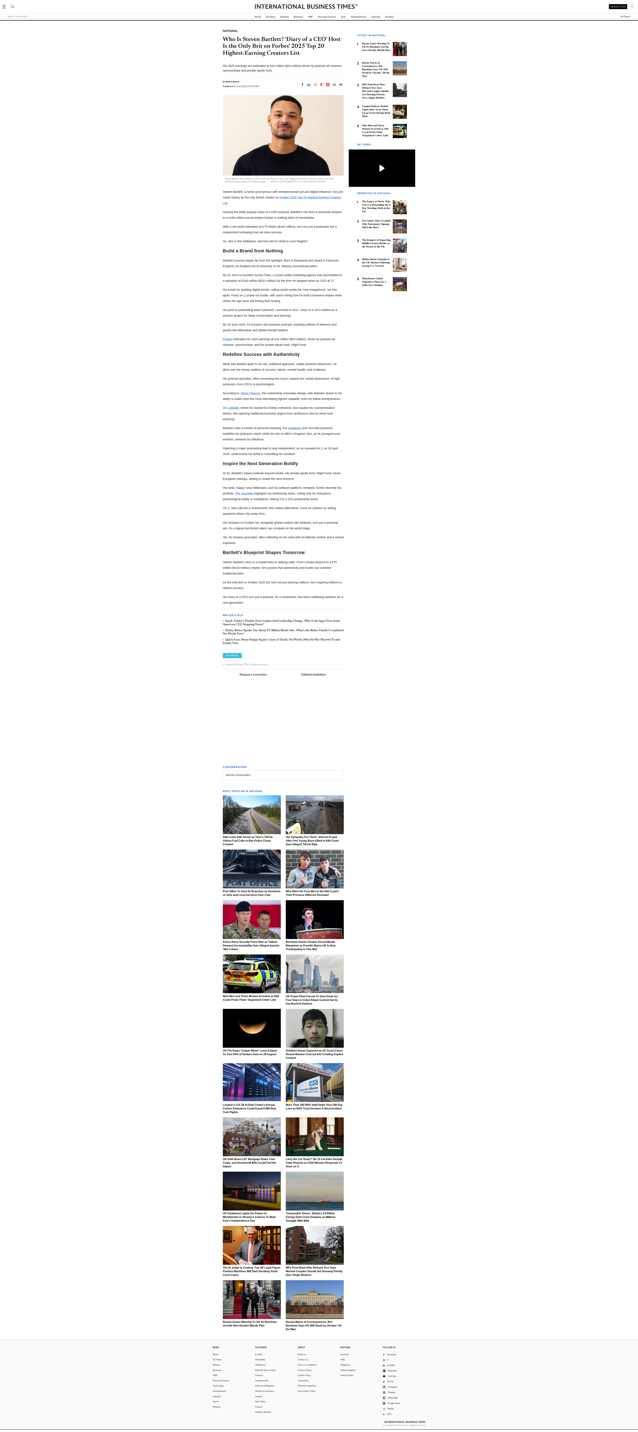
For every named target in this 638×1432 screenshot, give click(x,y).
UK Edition (625, 16)
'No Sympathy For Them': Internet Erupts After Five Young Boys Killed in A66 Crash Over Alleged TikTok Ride (312, 841)
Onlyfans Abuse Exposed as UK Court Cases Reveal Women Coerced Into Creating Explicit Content (314, 1054)
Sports (216, 1401)
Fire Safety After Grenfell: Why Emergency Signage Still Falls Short (376, 224)
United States (346, 1375)
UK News (270, 16)
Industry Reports (263, 1412)
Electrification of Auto (265, 1370)
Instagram (294, 428)
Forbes (227, 339)
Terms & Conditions (307, 1365)
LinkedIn (233, 408)
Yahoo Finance (250, 393)
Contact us (303, 1359)
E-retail (258, 1354)
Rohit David (232, 81)
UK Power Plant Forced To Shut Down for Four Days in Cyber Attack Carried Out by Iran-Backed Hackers (312, 1000)
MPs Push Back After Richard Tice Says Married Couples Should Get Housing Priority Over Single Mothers (314, 1271)
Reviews (389, 16)
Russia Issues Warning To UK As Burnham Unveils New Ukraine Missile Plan (376, 46)
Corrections (303, 1380)
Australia (344, 1354)
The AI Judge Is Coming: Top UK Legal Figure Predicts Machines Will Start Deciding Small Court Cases (251, 1271)
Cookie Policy (304, 1375)
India (342, 1359)
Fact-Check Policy (307, 1391)
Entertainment (358, 16)
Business (298, 16)
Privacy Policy (305, 1370)
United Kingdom (348, 1370)
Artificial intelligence (264, 1386)
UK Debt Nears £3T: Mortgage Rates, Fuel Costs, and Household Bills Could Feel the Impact (249, 1163)
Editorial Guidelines (313, 674)
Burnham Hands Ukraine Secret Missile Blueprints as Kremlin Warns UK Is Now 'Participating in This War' (310, 946)
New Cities (260, 1401)
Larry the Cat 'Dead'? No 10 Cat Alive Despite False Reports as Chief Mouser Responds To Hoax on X (314, 1163)
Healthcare (260, 1365)
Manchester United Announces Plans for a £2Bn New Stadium (374, 282)
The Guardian (244, 493)
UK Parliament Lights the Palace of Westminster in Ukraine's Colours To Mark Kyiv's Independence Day (249, 1217)
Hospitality (260, 1359)
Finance (259, 1375)
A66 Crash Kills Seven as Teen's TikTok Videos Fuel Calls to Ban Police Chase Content (248, 841)
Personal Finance (327, 16)
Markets (284, 16)
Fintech (258, 1407)
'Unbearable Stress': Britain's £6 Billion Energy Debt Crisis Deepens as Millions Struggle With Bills (310, 1217)
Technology (218, 1386)
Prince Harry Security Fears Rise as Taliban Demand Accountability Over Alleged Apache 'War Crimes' (251, 946)
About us (302, 1354)
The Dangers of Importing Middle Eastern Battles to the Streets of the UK (376, 243)
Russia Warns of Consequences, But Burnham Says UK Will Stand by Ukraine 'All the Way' (313, 1325)
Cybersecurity (261, 1380)
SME (310, 16)
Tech (343, 16)
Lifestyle (375, 16)
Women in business (264, 1391)
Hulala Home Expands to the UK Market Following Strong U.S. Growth (376, 262)
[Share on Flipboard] (322, 85)
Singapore (345, 1365)
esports (258, 1396)
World (258, 16)
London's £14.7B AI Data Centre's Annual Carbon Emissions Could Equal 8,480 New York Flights (249, 1108)
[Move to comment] (341, 85)
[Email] (334, 85)
